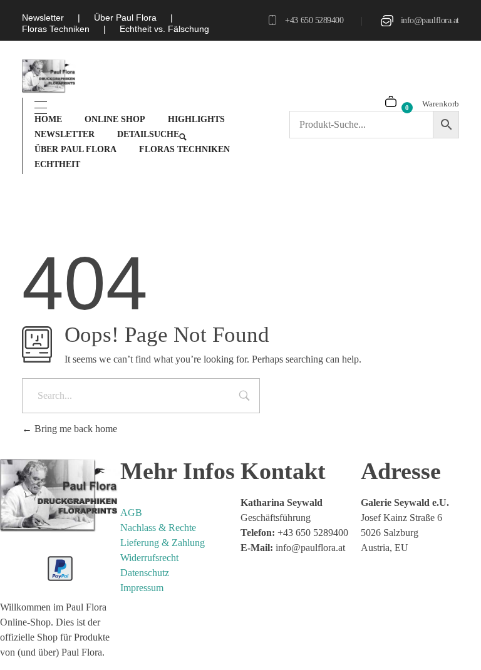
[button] (27, 642)
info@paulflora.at (430, 20)
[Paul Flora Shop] (49, 76)
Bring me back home (74, 428)
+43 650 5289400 (314, 20)
